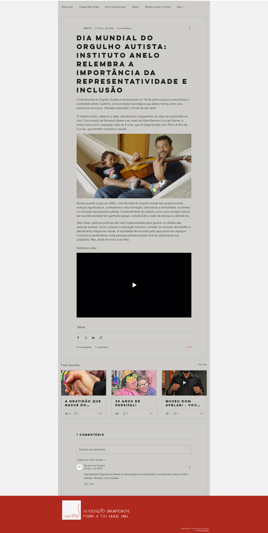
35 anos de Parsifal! (128, 403)
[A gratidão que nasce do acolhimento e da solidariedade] (83, 383)
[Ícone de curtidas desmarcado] (86, 484)
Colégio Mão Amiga (89, 6)
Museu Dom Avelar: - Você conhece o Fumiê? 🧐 (183, 403)
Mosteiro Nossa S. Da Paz (158, 6)
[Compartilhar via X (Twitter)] (85, 337)
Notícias (81, 327)
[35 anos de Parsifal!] (134, 383)
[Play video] (134, 285)
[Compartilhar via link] (100, 337)
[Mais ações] (189, 28)
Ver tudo (202, 364)
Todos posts (67, 6)
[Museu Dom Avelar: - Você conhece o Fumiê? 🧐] (184, 383)
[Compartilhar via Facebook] (78, 337)
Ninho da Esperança (115, 6)
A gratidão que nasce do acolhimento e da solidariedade (83, 403)
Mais (179, 6)
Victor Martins (205, 530)
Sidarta (135, 6)
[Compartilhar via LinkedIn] (93, 337)
